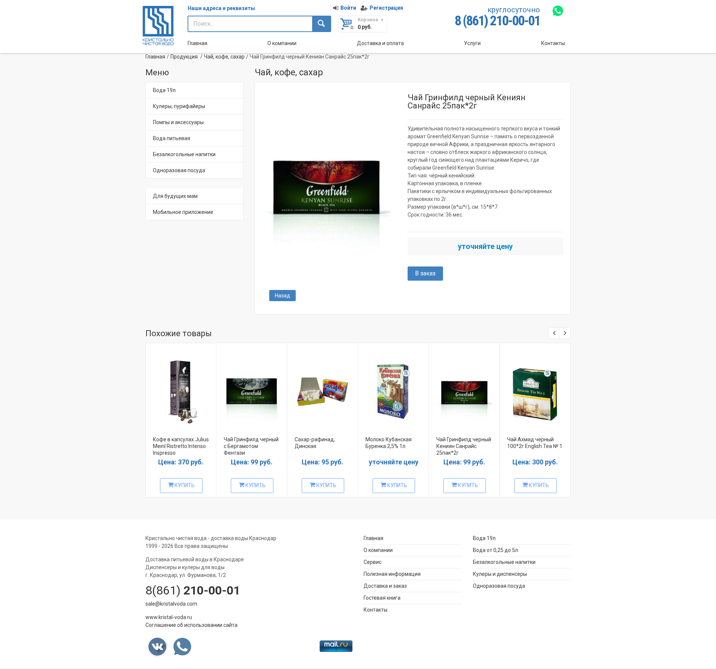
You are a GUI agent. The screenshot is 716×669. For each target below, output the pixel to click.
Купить (184, 485)
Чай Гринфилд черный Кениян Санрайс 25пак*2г (463, 446)
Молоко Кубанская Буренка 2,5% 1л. (388, 442)
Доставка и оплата (380, 43)
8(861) (192, 590)
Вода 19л (164, 90)
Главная (197, 43)
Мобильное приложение (183, 212)
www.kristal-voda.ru (168, 617)
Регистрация (386, 8)
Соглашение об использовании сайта (191, 625)
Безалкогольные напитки (184, 154)
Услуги (472, 43)
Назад (282, 296)
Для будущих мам (175, 196)
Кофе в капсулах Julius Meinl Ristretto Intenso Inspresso (181, 446)
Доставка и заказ (385, 586)
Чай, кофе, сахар (224, 57)
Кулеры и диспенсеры (500, 574)
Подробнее (180, 388)
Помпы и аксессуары (178, 122)
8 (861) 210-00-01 (497, 21)
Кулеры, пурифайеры (179, 106)
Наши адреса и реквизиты (221, 8)
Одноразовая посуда (179, 170)
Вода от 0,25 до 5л (495, 550)
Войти (348, 8)
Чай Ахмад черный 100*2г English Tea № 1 (534, 442)
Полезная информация (392, 574)
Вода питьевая (171, 138)
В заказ (425, 273)
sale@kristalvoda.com (171, 604)
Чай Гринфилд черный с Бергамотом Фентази (251, 446)
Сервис (372, 562)
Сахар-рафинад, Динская (315, 442)
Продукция (184, 57)
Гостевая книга (382, 598)
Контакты (553, 43)
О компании (281, 43)
